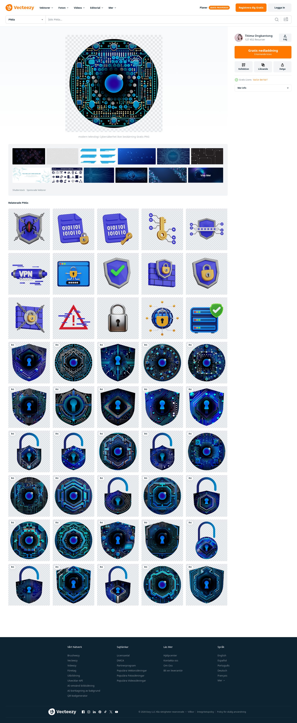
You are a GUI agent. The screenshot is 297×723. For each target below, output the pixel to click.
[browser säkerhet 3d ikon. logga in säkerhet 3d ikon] (73, 274)
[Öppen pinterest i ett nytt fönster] (99, 712)
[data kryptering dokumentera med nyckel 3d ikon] (118, 229)
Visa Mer (206, 175)
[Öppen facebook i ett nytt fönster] (83, 712)
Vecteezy (72, 660)
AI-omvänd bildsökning (80, 685)
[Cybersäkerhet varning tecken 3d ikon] (73, 318)
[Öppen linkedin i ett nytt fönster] (94, 712)
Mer (111, 7)
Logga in (279, 7)
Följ (285, 39)
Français (222, 675)
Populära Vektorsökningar (132, 670)
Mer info (242, 87)
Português (224, 665)
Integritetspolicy (205, 711)
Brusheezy (73, 655)
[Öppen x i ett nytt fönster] (111, 712)
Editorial (95, 7)
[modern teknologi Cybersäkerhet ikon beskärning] (29, 362)
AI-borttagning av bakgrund (83, 690)
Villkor (191, 711)
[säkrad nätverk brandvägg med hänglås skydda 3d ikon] (162, 274)
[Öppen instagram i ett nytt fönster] (88, 712)
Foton (62, 7)
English (222, 655)
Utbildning (73, 675)
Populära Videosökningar (131, 680)
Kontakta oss (170, 660)
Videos (78, 7)
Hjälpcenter (170, 655)
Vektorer (45, 7)
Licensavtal (123, 655)
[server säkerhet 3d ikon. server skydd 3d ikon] (206, 318)
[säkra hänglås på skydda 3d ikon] (206, 274)
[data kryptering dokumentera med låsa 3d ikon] (73, 229)
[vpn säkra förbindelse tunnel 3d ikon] (29, 274)
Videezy (71, 665)
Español (222, 660)
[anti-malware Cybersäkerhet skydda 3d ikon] (29, 229)
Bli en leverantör (173, 670)
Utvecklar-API (75, 680)
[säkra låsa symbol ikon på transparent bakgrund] (118, 318)
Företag (71, 670)
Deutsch (222, 670)
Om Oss (168, 665)
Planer (203, 7)
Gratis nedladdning (263, 52)
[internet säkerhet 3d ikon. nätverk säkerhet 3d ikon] (162, 318)
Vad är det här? (260, 79)
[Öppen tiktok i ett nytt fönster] (105, 712)
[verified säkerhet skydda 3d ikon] (118, 274)
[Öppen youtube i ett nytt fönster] (116, 712)
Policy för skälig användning (231, 711)
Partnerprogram (126, 665)
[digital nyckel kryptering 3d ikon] (162, 229)
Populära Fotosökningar (130, 675)
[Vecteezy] (20, 7)
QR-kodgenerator (77, 695)
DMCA (120, 660)
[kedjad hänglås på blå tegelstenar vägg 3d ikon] (29, 318)
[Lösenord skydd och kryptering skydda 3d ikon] (206, 229)
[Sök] (277, 19)
